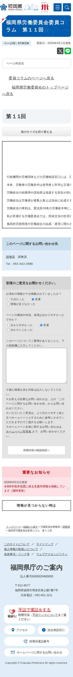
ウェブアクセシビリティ (52, 554)
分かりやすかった (22, 325)
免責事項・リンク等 (17, 554)
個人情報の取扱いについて (21, 549)
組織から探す (30, 526)
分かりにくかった (22, 329)
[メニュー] (58, 7)
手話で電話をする (34, 610)
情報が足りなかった (23, 304)
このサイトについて (17, 544)
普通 (38, 299)
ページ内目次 (15, 63)
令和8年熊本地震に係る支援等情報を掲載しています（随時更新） (34, 488)
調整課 (66, 526)
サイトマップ (44, 544)
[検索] (67, 7)
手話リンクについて (45, 615)
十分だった (18, 299)
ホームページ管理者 (19, 431)
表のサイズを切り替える (36, 131)
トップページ (13, 526)
